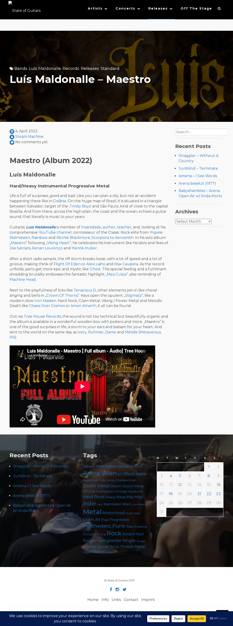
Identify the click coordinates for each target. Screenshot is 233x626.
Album (89, 466)
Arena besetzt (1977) (197, 183)
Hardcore (135, 491)
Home (93, 600)
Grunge (121, 491)
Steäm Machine (29, 136)
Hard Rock (93, 496)
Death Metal (96, 485)
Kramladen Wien (117, 504)
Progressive (119, 520)
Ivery (82, 332)
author (109, 227)
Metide (131, 332)
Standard (110, 68)
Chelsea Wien (126, 480)
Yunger (109, 552)
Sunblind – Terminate (198, 168)
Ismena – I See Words (198, 176)
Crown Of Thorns (62, 295)
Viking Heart (58, 243)
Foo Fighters (105, 491)
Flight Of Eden (67, 264)
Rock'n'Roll (133, 534)
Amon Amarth (83, 306)
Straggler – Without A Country (41, 466)
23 (218, 494)
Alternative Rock (129, 466)
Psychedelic (97, 526)
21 (199, 494)
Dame (110, 332)
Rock (114, 533)
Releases (158, 8)
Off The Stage (196, 8)
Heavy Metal (115, 497)
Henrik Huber (84, 248)
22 (209, 494)
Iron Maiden (45, 301)
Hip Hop (135, 497)
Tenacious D (85, 290)
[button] (219, 9)
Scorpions (100, 237)
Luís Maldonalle (45, 68)
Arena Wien (100, 473)
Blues (87, 480)
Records (71, 68)
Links (116, 600)
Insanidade (91, 227)
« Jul (161, 525)
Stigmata (133, 295)
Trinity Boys (80, 206)
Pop (105, 519)
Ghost (95, 269)
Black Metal (135, 474)
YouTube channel (55, 232)
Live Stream (139, 504)
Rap (129, 526)
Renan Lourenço (47, 248)
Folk (92, 491)
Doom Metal (133, 486)
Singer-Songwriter (102, 540)
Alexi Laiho (95, 264)
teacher (124, 227)
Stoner (89, 546)
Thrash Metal (133, 546)
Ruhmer (96, 332)
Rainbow (40, 237)
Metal (92, 512)
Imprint (148, 600)
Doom (116, 486)
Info (105, 600)
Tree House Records (42, 316)
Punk (118, 526)
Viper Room (93, 552)
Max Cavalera (126, 264)
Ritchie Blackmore (73, 237)
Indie (89, 504)
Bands (20, 68)
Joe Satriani (20, 248)
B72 (120, 474)
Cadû (95, 480)
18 (171, 494)
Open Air (91, 519)
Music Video (133, 513)
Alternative (106, 466)
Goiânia (59, 201)
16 (218, 485)
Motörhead (114, 512)
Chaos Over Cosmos (47, 306)
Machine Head (23, 279)
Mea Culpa (117, 274)
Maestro (18, 243)
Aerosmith (124, 237)
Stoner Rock (108, 546)
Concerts (125, 8)
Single (129, 540)
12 (180, 485)
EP (85, 491)
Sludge (141, 541)
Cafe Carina (107, 480)
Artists (95, 8)
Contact (131, 600)
